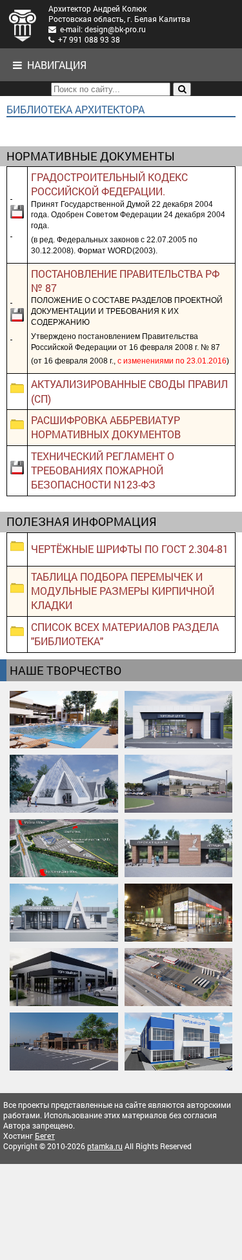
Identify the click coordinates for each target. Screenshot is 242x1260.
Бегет (45, 1135)
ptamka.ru (105, 1146)
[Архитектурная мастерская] (22, 24)
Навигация (54, 65)
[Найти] (182, 89)
